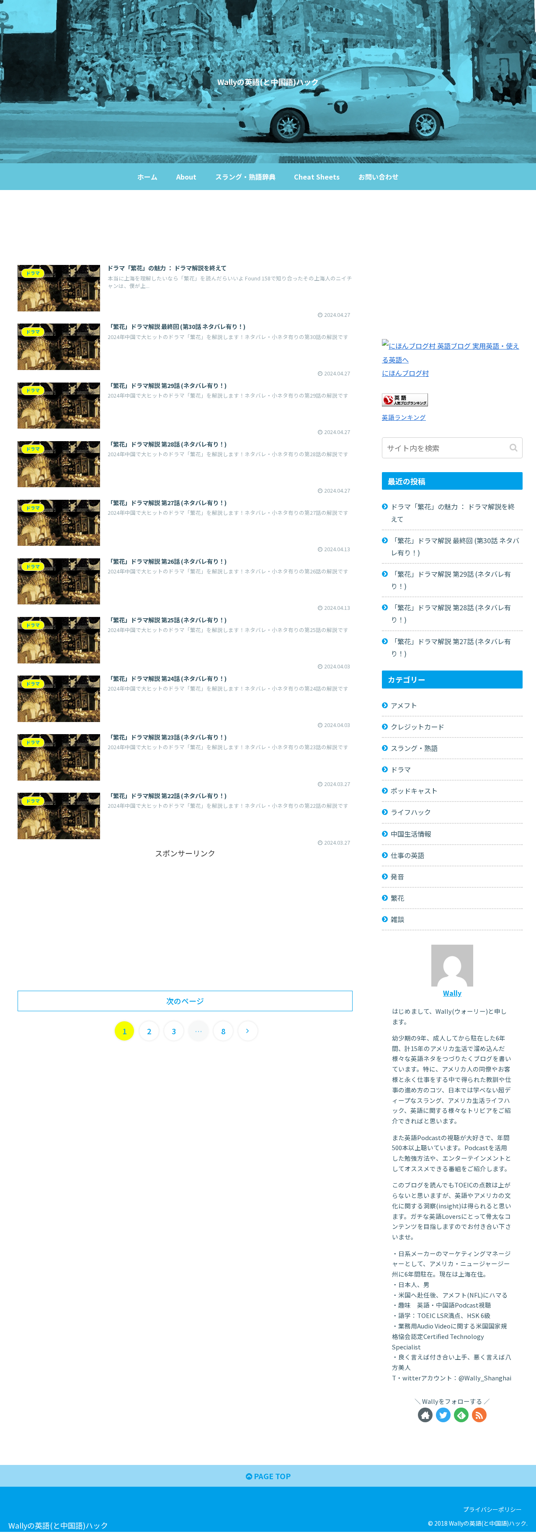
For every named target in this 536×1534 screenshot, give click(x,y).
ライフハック (411, 812)
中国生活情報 (411, 834)
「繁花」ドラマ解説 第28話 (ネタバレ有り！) (451, 613)
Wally (452, 993)
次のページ (185, 1000)
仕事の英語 (407, 855)
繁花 (397, 898)
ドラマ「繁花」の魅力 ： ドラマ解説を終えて (453, 512)
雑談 (397, 919)
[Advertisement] (185, 228)
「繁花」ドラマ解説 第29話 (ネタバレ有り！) (451, 580)
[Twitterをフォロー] (443, 1415)
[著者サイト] (425, 1415)
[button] (514, 447)
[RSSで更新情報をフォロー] (479, 1415)
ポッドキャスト (414, 791)
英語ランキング (404, 417)
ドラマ (401, 769)
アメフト (404, 705)
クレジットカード (417, 727)
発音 (397, 876)
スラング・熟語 (414, 748)
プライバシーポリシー (492, 1509)
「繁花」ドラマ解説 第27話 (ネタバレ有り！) (451, 647)
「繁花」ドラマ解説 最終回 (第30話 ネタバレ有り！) (455, 546)
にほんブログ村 (405, 373)
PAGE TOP (271, 1475)
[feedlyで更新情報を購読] (461, 1415)
